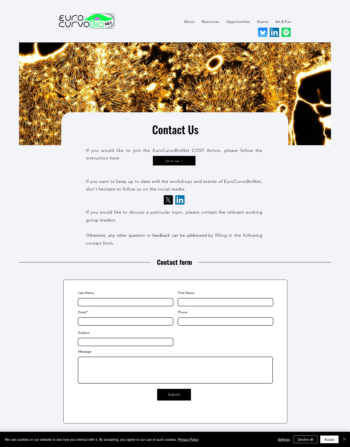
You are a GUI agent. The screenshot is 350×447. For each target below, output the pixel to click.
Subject (84, 332)
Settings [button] (284, 439)
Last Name (86, 292)
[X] (168, 200)
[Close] (344, 439)
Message (84, 351)
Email (82, 312)
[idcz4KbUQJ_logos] (262, 32)
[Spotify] (286, 32)
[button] (189, 22)
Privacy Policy (188, 439)
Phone (182, 312)
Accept (329, 439)
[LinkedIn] (274, 32)
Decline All (305, 439)
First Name (186, 292)
